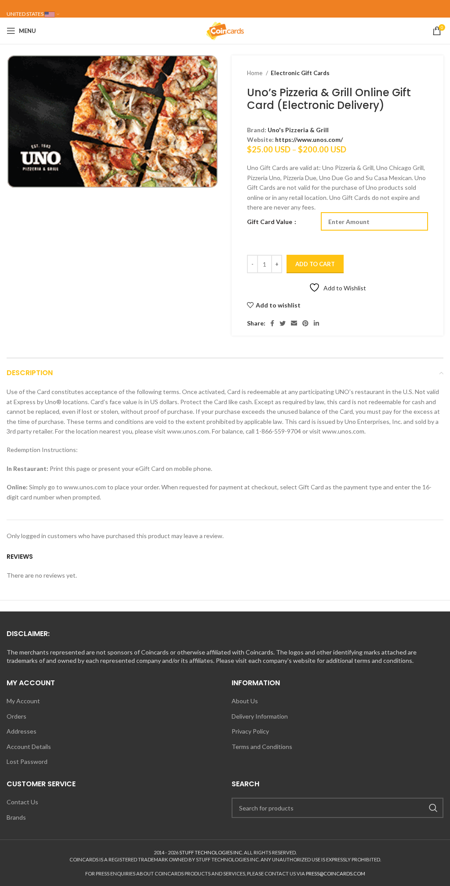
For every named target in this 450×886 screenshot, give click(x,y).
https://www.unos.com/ (309, 139)
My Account (23, 701)
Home (255, 72)
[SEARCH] (433, 808)
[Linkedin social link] (316, 323)
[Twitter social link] (282, 323)
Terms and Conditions (262, 746)
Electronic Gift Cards (300, 72)
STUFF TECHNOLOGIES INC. (211, 852)
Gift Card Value (270, 221)
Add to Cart (315, 264)
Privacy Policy (250, 731)
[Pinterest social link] (305, 323)
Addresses (21, 731)
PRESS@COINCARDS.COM (335, 873)
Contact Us (22, 802)
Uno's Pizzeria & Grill (298, 130)
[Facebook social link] (272, 323)
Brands (16, 817)
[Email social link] (294, 323)
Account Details (29, 746)
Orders (16, 716)
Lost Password (27, 761)
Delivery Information (260, 716)
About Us (245, 701)
